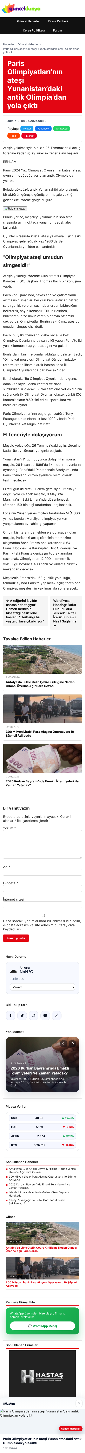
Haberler (8, 44)
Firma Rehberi (58, 21)
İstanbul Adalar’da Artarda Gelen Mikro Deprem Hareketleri (39, 1194)
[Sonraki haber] (72, 1043)
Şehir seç (17, 978)
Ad (6, 867)
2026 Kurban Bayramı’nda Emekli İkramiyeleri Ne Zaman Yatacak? (39, 1186)
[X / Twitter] (22, 1015)
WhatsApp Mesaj (42, 1326)
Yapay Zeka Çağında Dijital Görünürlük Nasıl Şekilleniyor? (37, 1201)
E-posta (10, 883)
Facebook (43, 128)
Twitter (27, 128)
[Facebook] (10, 1015)
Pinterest (29, 135)
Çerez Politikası (34, 30)
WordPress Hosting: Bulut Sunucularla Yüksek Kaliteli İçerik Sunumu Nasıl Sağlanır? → (65, 613)
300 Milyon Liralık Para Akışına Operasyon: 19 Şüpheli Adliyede (43, 1178)
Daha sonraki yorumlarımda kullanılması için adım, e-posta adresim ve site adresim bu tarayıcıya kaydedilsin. (42, 925)
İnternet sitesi (13, 899)
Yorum (9, 828)
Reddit (13, 135)
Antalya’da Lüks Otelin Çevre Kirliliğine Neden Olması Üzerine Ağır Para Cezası (42, 1170)
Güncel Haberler (28, 21)
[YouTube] (45, 1015)
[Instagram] (33, 1015)
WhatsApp (61, 128)
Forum (57, 30)
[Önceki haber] (63, 1043)
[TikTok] (56, 1015)
